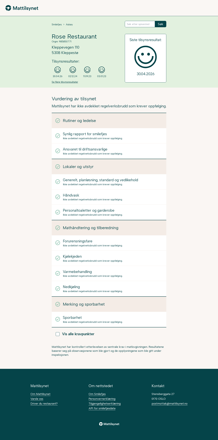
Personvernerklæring (102, 398)
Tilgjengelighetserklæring (105, 403)
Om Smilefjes (97, 394)
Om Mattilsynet (40, 394)
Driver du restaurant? (44, 403)
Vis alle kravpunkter (78, 334)
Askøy (69, 24)
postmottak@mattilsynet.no (170, 403)
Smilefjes (57, 24)
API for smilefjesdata (102, 408)
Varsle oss (36, 398)
